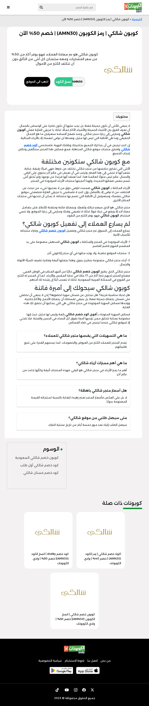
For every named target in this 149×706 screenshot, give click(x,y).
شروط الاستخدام (74, 660)
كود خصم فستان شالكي (41, 473)
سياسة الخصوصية (50, 660)
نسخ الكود (63, 82)
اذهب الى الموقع (37, 81)
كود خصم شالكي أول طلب (39, 465)
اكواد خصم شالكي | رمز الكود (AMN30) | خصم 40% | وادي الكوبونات (102, 558)
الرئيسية (137, 19)
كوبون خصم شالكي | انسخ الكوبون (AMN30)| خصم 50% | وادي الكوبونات (75, 619)
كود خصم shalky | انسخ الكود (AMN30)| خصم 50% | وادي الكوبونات (50, 558)
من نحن (105, 660)
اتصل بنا (92, 660)
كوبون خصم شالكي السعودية (37, 457)
